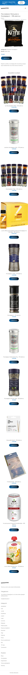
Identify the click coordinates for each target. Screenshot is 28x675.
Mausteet (9, 49)
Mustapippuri (14, 49)
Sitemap (3, 665)
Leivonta (3, 620)
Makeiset (3, 623)
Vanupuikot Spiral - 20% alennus (14, 440)
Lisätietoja (6, 58)
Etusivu (2, 18)
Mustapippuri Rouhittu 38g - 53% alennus (14, 398)
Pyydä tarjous (21, 3)
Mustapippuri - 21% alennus (14, 315)
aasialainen (3, 606)
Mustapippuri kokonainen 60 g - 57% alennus (14, 357)
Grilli (2, 608)
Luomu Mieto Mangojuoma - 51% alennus (14, 566)
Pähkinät (3, 635)
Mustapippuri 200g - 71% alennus (14, 273)
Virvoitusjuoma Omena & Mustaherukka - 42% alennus (14, 524)
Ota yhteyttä (4, 658)
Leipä (2, 618)
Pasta (2, 637)
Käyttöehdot (4, 660)
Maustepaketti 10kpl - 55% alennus (14, 189)
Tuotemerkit (3, 647)
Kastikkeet (3, 613)
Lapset (2, 616)
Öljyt (2, 632)
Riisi (2, 642)
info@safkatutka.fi (5, 598)
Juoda (2, 611)
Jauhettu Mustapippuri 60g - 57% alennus (14, 147)
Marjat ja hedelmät (5, 628)
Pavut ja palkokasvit (5, 640)
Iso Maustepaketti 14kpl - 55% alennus (14, 105)
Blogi (2, 655)
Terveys (3, 645)
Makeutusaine (4, 625)
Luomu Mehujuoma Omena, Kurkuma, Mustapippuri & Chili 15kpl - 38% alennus (14, 231)
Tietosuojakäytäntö (5, 663)
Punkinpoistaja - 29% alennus (14, 481)
